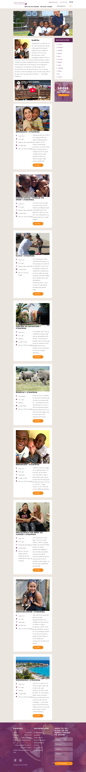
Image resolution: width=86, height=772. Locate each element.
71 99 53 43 (28, 732)
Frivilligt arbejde (38, 732)
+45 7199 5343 (63, 2)
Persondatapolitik (38, 750)
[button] (64, 91)
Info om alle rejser (31, 6)
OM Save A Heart (46, 6)
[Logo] (20, 5)
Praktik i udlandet (38, 737)
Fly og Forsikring (38, 748)
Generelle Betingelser (39, 740)
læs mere (37, 165)
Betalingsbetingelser (39, 742)
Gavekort (36, 745)
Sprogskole (37, 735)
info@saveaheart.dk (53, 2)
